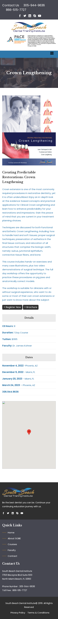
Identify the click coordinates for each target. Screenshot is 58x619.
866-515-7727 (16, 10)
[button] (29, 432)
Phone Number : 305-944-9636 (18, 586)
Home (11, 532)
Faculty (12, 550)
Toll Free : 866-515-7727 (14, 590)
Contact (12, 556)
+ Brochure (30, 307)
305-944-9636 (34, 5)
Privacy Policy (18, 612)
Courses (12, 544)
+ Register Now (12, 307)
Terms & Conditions (38, 612)
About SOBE (14, 538)
